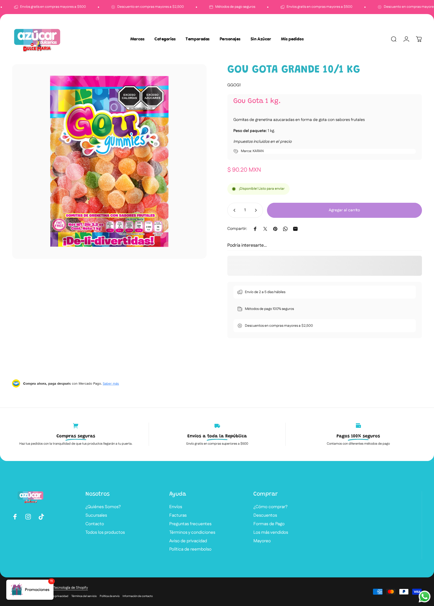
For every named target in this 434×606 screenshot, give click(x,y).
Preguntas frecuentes (190, 524)
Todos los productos (105, 532)
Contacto (94, 524)
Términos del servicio (84, 596)
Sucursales (96, 515)
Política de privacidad (55, 596)
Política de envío (110, 596)
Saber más (111, 383)
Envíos (175, 507)
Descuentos (265, 515)
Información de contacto (138, 596)
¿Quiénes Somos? (103, 507)
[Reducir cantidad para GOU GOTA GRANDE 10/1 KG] (233, 210)
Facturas (178, 515)
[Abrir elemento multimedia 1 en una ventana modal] (109, 161)
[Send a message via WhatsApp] (424, 596)
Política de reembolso (190, 549)
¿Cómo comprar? (270, 507)
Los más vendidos (270, 532)
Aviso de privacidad (188, 541)
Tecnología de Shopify (70, 587)
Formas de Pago (269, 524)
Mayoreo (262, 541)
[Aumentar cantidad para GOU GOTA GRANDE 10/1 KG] (257, 210)
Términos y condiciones (192, 532)
